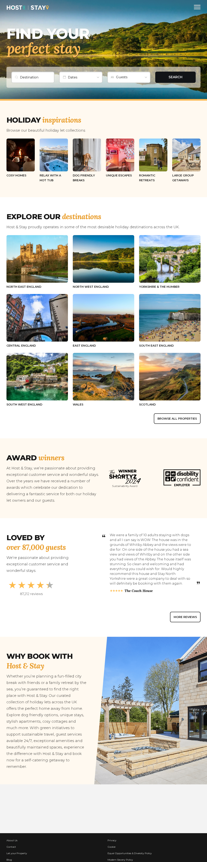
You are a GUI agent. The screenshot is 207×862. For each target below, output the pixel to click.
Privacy (112, 840)
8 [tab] (179, 605)
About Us (11, 840)
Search (176, 77)
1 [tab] (122, 605)
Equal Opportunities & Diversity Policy (130, 853)
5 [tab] (154, 605)
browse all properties (177, 418)
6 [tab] (163, 605)
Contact (11, 846)
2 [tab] (130, 605)
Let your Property (16, 853)
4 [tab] (147, 605)
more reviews (185, 617)
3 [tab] (138, 605)
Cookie (111, 846)
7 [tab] (171, 605)
